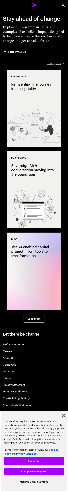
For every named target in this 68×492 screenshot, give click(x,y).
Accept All (34, 461)
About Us (8, 358)
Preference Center (14, 344)
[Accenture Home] (34, 5)
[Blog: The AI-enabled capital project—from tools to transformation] (34, 271)
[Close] (64, 416)
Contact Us (9, 364)
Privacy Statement (14, 384)
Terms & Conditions (15, 391)
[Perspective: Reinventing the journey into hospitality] (34, 108)
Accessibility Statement (17, 405)
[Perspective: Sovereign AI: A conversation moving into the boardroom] (34, 189)
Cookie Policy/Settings (16, 398)
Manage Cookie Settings (34, 482)
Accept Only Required (34, 471)
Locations (9, 371)
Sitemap (8, 378)
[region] (34, 451)
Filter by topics (17, 51)
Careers (7, 351)
